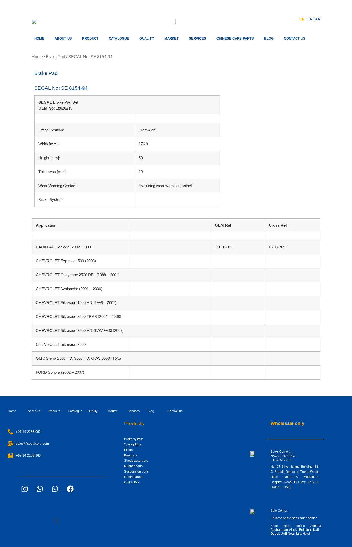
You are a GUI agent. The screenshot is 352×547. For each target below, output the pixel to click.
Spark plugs (132, 444)
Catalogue (119, 38)
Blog (151, 411)
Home (39, 38)
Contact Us (294, 38)
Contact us (174, 411)
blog (269, 38)
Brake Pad (55, 57)
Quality (146, 38)
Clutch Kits (131, 482)
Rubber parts (133, 466)
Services (134, 411)
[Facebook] (70, 489)
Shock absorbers (136, 460)
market (171, 38)
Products (54, 411)
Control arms (133, 477)
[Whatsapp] (40, 489)
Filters (128, 450)
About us (63, 38)
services (197, 38)
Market (112, 411)
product (90, 38)
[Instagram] (24, 489)
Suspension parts (136, 471)
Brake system (133, 439)
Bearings (130, 455)
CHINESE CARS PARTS (235, 38)
